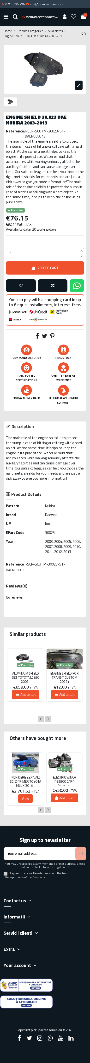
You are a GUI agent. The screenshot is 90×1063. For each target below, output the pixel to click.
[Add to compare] (53, 285)
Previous (41, 719)
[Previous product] (82, 33)
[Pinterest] (52, 337)
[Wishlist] (74, 17)
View (25, 798)
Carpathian (64, 785)
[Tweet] (44, 337)
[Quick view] (25, 671)
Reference (15, 564)
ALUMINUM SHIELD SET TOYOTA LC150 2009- (25, 677)
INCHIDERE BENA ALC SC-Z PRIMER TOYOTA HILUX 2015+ (25, 781)
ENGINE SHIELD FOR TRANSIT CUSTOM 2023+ (64, 677)
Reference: (15, 131)
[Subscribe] (80, 853)
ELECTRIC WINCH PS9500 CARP (64, 779)
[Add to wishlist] (21, 285)
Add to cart (48, 268)
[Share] (37, 337)
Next (48, 719)
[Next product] (85, 33)
